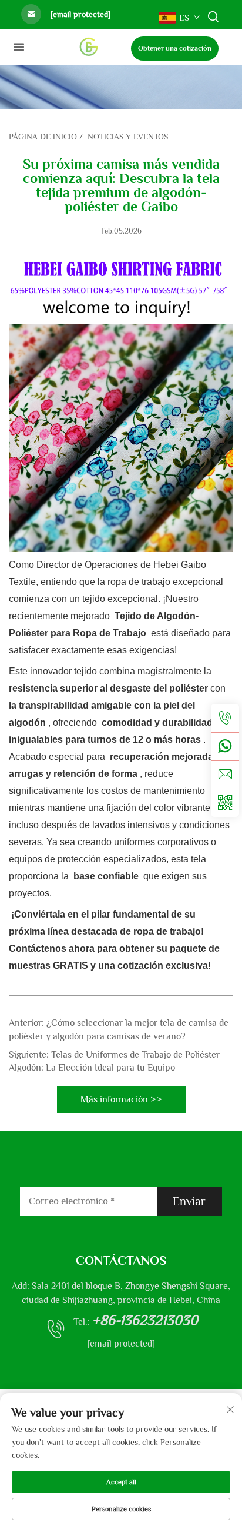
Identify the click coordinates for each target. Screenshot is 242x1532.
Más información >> (121, 1099)
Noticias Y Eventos (128, 136)
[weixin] (225, 803)
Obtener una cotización (174, 48)
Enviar (189, 1201)
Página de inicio (43, 136)
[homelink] (88, 46)
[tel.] (225, 718)
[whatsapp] (225, 746)
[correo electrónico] (225, 774)
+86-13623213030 (145, 1320)
